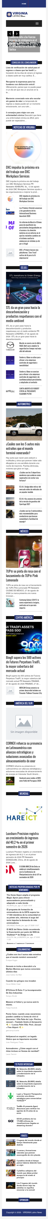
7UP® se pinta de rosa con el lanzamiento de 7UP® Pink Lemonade (23, 575)
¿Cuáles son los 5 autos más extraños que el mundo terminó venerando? (23, 448)
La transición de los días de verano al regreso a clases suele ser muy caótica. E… (24, 71)
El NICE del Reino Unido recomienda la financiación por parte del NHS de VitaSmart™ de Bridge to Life (23, 932)
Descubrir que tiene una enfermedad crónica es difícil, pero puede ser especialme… (23, 116)
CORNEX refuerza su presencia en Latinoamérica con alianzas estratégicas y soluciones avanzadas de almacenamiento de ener (24, 752)
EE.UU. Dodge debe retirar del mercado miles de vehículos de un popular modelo (30, 489)
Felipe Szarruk (11, 1008)
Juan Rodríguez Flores (14, 1042)
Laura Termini (11, 1054)
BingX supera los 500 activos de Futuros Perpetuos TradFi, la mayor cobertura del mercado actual (23, 664)
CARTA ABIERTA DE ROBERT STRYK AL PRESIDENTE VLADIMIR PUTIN (29, 391)
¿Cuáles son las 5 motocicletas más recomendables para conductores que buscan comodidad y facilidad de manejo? (30, 516)
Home (24, 4)
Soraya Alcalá (11, 996)
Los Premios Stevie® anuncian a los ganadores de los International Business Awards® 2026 (30, 212)
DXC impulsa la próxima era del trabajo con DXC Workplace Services (22, 171)
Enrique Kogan (11, 960)
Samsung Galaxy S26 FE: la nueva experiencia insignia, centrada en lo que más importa (29, 603)
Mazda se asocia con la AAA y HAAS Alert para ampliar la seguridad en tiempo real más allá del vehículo (30, 347)
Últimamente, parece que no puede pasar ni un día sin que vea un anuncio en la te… (23, 87)
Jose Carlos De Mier (14, 975)
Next (16, 33)
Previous (10, 33)
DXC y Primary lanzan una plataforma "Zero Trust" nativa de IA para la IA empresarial (28, 253)
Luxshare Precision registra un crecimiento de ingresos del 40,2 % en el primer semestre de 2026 (22, 840)
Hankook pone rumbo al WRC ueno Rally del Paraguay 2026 (30, 779)
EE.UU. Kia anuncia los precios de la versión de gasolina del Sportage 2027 (30, 501)
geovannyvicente (12, 1030)
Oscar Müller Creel (13, 984)
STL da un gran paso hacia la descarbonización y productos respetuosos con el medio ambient (23, 314)
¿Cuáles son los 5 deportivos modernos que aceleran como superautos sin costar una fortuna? (30, 476)
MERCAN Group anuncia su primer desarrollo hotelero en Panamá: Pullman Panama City (30, 690)
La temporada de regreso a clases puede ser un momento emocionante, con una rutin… (23, 102)
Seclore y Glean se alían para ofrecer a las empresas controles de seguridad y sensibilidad (30, 361)
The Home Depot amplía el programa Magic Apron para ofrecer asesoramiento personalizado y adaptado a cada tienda (23, 899)
